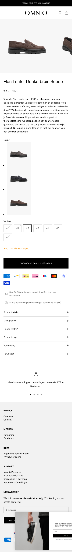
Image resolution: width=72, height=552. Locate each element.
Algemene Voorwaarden (15, 453)
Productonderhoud (13, 475)
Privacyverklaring (12, 457)
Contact (7, 419)
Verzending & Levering (15, 479)
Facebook (8, 438)
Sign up (53, 535)
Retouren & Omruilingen (15, 482)
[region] (36, 380)
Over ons (8, 416)
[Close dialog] (68, 514)
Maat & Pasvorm (12, 472)
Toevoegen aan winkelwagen (36, 263)
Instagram (8, 435)
